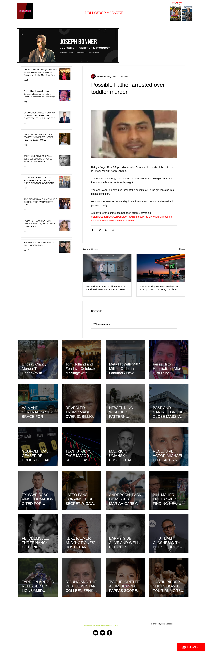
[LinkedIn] (95, 632)
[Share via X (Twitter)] (99, 230)
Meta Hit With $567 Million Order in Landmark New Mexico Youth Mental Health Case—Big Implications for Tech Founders (106, 288)
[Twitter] (102, 632)
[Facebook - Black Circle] (109, 632)
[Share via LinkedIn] (106, 230)
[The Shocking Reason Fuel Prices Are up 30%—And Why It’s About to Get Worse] (161, 268)
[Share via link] (113, 230)
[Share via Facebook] (92, 230)
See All (182, 249)
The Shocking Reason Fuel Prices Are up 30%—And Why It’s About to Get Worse (160, 288)
